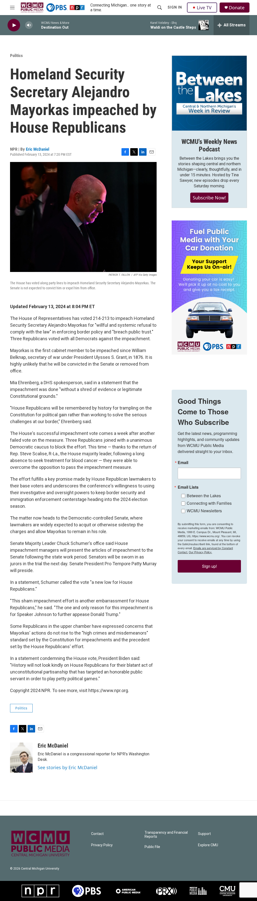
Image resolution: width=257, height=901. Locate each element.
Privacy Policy (102, 845)
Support (204, 834)
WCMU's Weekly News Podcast (209, 145)
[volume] (29, 25)
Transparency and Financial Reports (166, 834)
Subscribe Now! (209, 198)
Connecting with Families (209, 503)
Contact (97, 834)
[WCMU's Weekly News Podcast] (209, 93)
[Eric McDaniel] (21, 758)
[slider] (37, 25)
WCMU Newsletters (204, 511)
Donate (236, 7)
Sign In (175, 7)
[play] (14, 25)
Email (183, 463)
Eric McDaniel (37, 149)
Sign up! (209, 566)
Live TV (204, 8)
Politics (16, 55)
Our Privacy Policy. (200, 552)
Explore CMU (208, 845)
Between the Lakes (204, 495)
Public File (152, 847)
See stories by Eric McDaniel (67, 767)
